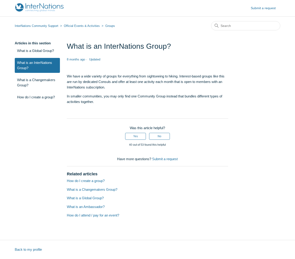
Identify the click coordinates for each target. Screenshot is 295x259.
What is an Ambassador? (86, 207)
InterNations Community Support (36, 26)
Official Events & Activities (82, 26)
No (159, 136)
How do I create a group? (36, 97)
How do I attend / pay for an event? (93, 215)
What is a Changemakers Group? (36, 82)
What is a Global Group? (35, 51)
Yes (135, 136)
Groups (110, 26)
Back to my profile (28, 249)
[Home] (39, 10)
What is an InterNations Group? (34, 65)
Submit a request (263, 8)
